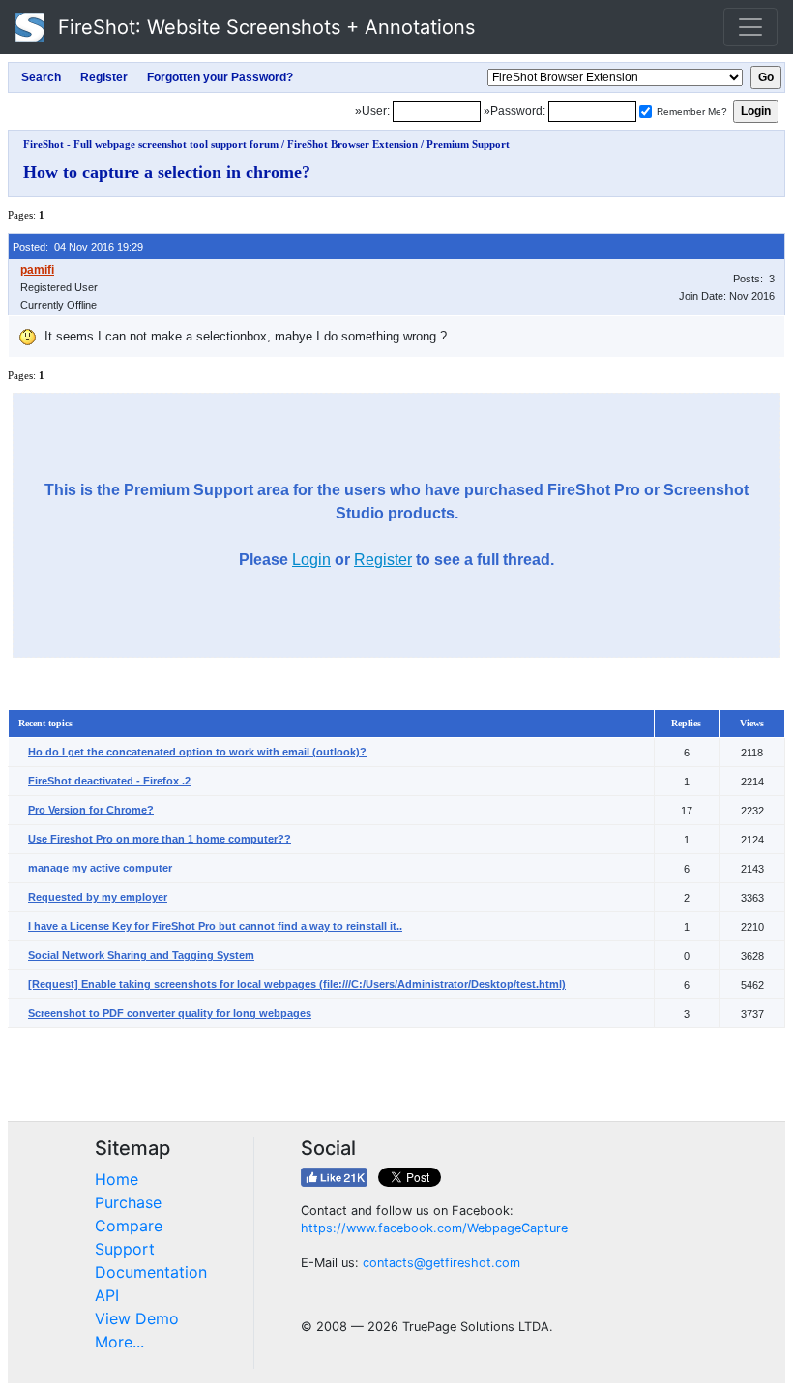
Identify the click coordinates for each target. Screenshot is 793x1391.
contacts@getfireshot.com (441, 1263)
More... (119, 1341)
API (107, 1295)
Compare (128, 1225)
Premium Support (468, 144)
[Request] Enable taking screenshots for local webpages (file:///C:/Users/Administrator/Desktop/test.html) (297, 984)
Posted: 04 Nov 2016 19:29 (78, 246)
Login (311, 559)
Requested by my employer (97, 897)
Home (116, 1179)
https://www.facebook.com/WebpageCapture (434, 1228)
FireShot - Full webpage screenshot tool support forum (151, 144)
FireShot (263, 27)
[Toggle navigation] (750, 27)
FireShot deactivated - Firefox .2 (109, 780)
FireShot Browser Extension (352, 144)
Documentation (151, 1272)
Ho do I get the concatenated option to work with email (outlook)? (197, 751)
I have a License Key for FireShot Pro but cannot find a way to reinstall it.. (215, 926)
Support (125, 1248)
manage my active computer (100, 867)
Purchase (128, 1202)
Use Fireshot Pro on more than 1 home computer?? (159, 838)
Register (383, 559)
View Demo (137, 1318)
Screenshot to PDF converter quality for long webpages (169, 1013)
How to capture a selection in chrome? (166, 172)
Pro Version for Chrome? (91, 809)
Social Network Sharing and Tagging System (141, 955)
